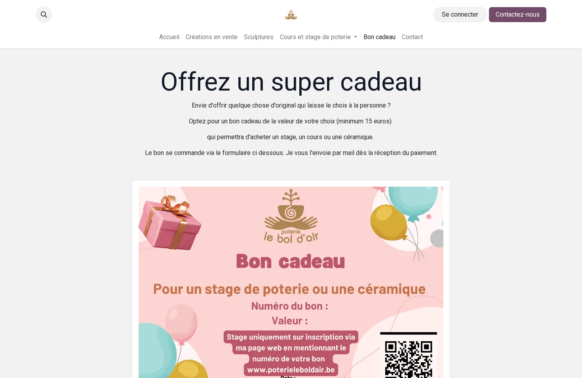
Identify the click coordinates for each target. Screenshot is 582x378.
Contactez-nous (518, 14)
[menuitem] (169, 37)
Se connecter (460, 14)
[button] (44, 14)
